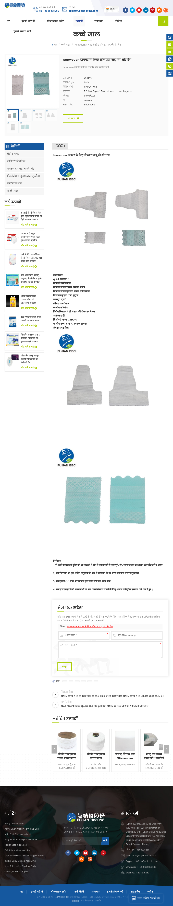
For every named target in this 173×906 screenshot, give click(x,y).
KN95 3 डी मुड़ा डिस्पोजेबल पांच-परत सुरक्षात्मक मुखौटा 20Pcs (30, 237)
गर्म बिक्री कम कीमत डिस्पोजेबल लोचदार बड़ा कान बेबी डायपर (31, 258)
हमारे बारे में (28, 21)
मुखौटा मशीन (14, 184)
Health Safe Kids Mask (16, 845)
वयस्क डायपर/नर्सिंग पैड (20, 169)
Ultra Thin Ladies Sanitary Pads (20, 866)
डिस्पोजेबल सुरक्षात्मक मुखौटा (23, 176)
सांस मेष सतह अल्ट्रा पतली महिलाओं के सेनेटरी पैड (30, 359)
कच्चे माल (12, 191)
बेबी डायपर (13, 154)
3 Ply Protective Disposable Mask (21, 839)
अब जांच (71, 118)
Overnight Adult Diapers (16, 871)
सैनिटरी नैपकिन (16, 161)
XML (119, 897)
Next (167, 749)
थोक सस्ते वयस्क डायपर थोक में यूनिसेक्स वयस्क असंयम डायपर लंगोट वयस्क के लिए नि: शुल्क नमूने (30, 300)
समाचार (98, 21)
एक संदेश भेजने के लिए (149, 899)
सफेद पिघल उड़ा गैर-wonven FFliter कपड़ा (125, 756)
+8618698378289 (147, 867)
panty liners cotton (14, 823)
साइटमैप (135, 892)
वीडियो (118, 21)
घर (8, 21)
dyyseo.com (108, 897)
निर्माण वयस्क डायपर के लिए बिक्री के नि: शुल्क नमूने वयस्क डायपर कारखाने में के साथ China (30, 338)
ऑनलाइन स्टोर (55, 21)
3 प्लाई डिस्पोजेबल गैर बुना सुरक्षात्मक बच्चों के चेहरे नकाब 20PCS (31, 216)
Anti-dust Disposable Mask (18, 834)
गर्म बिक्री (79, 892)
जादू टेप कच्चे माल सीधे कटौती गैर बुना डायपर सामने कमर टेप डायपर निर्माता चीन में (154, 756)
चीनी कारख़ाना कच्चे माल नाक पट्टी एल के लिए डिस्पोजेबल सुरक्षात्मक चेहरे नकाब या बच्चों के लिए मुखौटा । (67, 756)
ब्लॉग (150, 892)
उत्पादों (79, 21)
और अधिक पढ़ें (27, 225)
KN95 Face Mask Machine (17, 850)
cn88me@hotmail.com (145, 861)
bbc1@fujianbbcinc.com (83, 11)
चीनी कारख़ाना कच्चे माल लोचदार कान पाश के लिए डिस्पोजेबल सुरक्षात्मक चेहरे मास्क (96, 756)
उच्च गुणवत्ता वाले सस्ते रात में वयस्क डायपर (31, 319)
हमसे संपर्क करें (22, 32)
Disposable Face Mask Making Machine (24, 855)
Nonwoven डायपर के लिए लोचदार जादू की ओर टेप (90, 626)
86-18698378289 (49, 11)
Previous (54, 749)
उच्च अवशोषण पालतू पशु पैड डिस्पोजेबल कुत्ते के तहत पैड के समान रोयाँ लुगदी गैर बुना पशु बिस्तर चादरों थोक (31, 279)
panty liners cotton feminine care (22, 829)
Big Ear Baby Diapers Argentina (20, 861)
